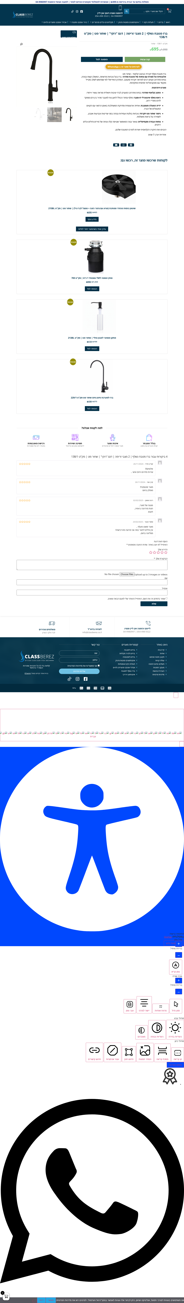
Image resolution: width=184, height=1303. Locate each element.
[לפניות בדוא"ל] (99, 623)
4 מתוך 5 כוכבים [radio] (154, 552)
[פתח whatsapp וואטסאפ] (92, 1295)
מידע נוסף (92, 219)
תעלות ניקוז (149, 22)
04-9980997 (117, 16)
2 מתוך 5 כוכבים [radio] (162, 552)
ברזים (161, 22)
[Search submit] (126, 11)
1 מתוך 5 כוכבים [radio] (165, 552)
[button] (131, 144)
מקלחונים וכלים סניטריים (102, 22)
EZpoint (28, 673)
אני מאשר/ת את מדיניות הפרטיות (82, 666)
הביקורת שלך (160, 558)
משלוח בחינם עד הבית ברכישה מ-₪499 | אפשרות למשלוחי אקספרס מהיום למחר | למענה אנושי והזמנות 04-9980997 (92, 1)
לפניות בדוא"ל (95, 629)
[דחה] (34, 1301)
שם (166, 578)
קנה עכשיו (145, 59)
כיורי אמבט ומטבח (79, 22)
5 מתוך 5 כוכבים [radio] (150, 552)
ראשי (168, 22)
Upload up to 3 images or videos (150, 574)
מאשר (51, 1300)
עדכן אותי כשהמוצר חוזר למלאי (92, 228)
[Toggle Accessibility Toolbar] (176, 695)
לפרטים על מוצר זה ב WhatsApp (124, 66)
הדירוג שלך (162, 549)
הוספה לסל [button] (92, 288)
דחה (41, 1300)
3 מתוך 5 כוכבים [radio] (158, 552)
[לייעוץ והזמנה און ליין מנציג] (148, 623)
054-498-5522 (102, 16)
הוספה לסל (102, 59)
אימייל (164, 588)
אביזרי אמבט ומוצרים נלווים (55, 22)
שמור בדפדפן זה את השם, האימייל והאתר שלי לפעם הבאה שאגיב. (136, 599)
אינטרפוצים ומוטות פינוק (128, 22)
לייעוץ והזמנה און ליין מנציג (137, 628)
